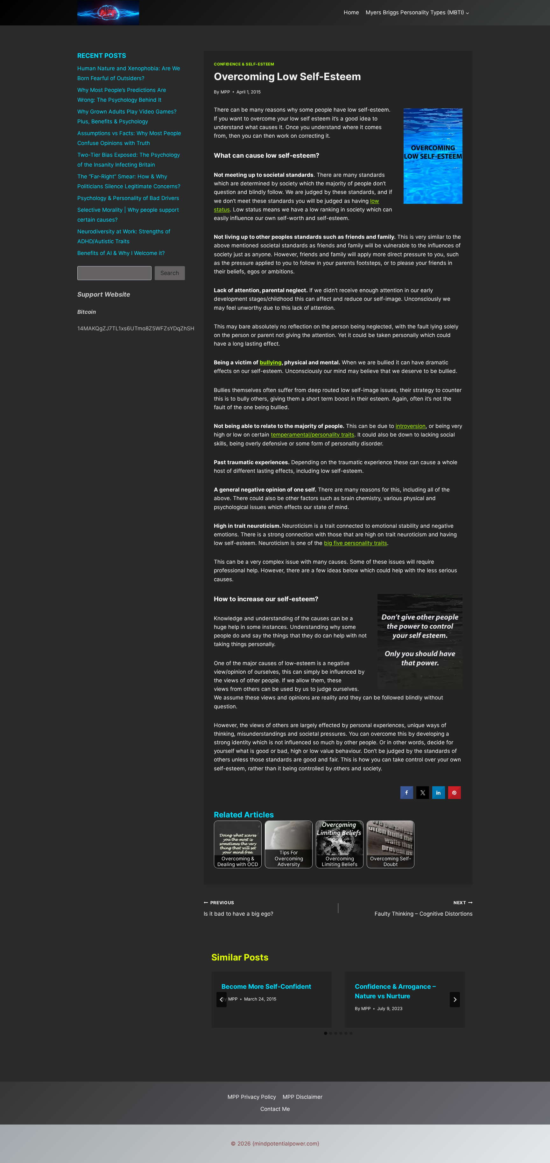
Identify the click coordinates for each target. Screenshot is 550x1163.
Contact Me (275, 1109)
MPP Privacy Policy (252, 1097)
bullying (271, 362)
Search (169, 273)
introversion (411, 426)
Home (351, 12)
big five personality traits (355, 543)
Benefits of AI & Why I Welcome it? (121, 253)
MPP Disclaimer (302, 1097)
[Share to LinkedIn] (438, 797)
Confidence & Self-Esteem (244, 64)
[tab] (325, 1033)
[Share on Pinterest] (454, 797)
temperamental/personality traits (312, 434)
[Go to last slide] (221, 999)
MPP (225, 91)
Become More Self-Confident (266, 986)
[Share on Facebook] (406, 797)
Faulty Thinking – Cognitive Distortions (424, 908)
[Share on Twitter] (422, 797)
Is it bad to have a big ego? (238, 908)
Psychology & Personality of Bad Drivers (128, 198)
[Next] (455, 999)
